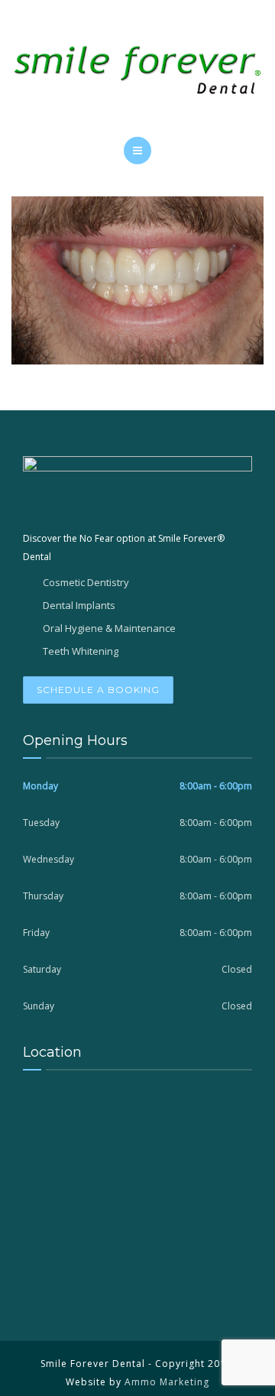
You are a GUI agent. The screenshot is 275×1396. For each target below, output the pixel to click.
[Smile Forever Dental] (137, 72)
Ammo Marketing (167, 1381)
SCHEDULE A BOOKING (98, 689)
